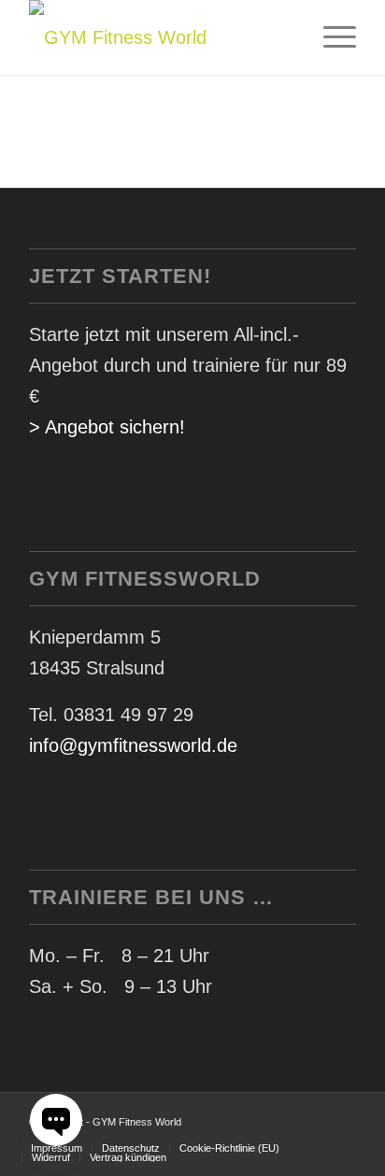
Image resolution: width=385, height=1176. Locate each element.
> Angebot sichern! (107, 427)
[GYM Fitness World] (160, 37)
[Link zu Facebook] (314, 1116)
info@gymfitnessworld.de (133, 745)
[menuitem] (330, 37)
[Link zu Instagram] (342, 1116)
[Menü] (330, 37)
